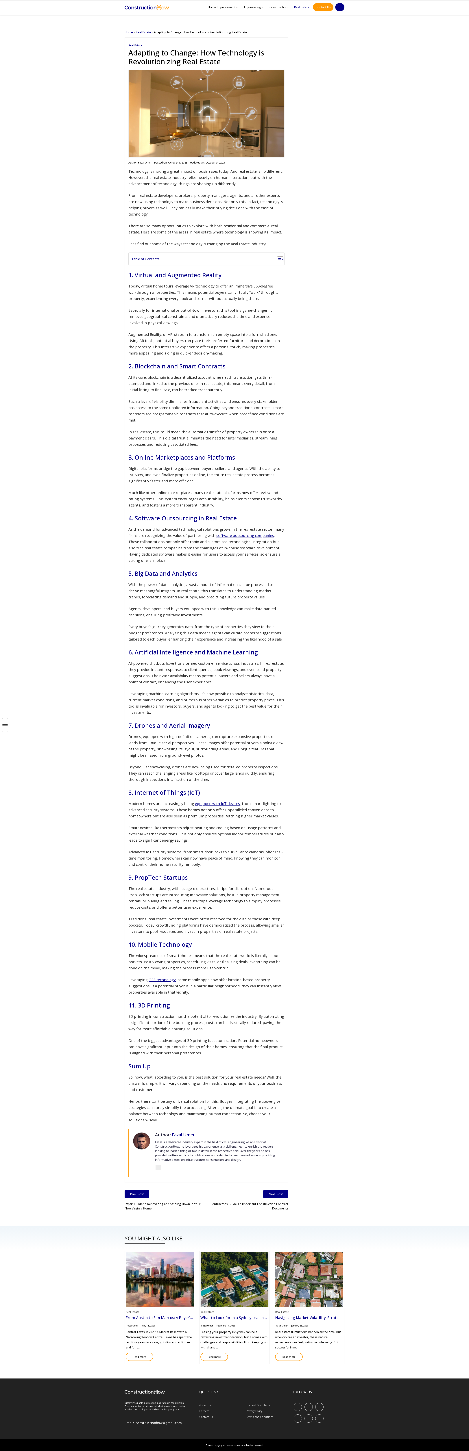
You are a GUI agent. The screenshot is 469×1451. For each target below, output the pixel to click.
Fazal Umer (145, 162)
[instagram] (319, 1418)
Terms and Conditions (260, 1417)
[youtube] (298, 1418)
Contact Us (323, 7)
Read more (136, 1356)
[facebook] (298, 1407)
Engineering (252, 7)
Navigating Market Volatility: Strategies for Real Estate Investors (332, 1317)
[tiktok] (308, 1418)
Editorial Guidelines (258, 1405)
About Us (205, 1405)
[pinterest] (319, 1407)
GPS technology (162, 979)
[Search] (339, 7)
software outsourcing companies (245, 535)
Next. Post (276, 1194)
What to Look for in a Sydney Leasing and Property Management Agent (263, 1317)
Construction (278, 7)
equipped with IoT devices (217, 803)
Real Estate (301, 7)
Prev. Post (137, 1194)
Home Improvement (221, 7)
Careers (204, 1411)
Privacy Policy (254, 1411)
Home (129, 32)
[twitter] (308, 1407)
